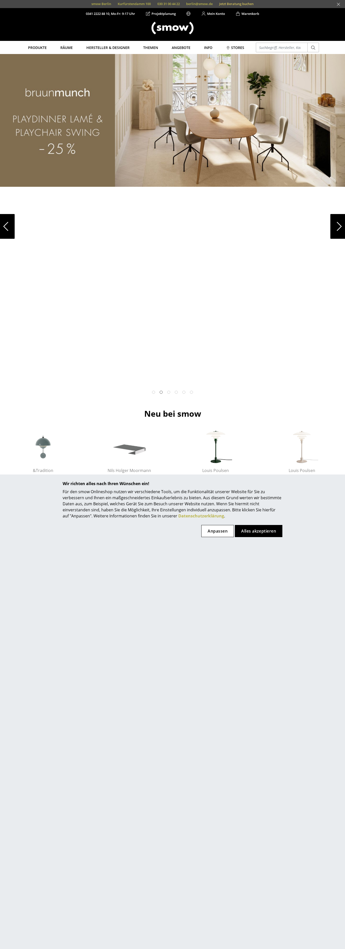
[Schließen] (338, 4)
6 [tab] (191, 392)
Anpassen (218, 531)
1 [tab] (153, 392)
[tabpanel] (172, 120)
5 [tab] (183, 392)
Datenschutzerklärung (201, 516)
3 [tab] (168, 392)
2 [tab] (161, 392)
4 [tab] (176, 392)
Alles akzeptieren (258, 531)
